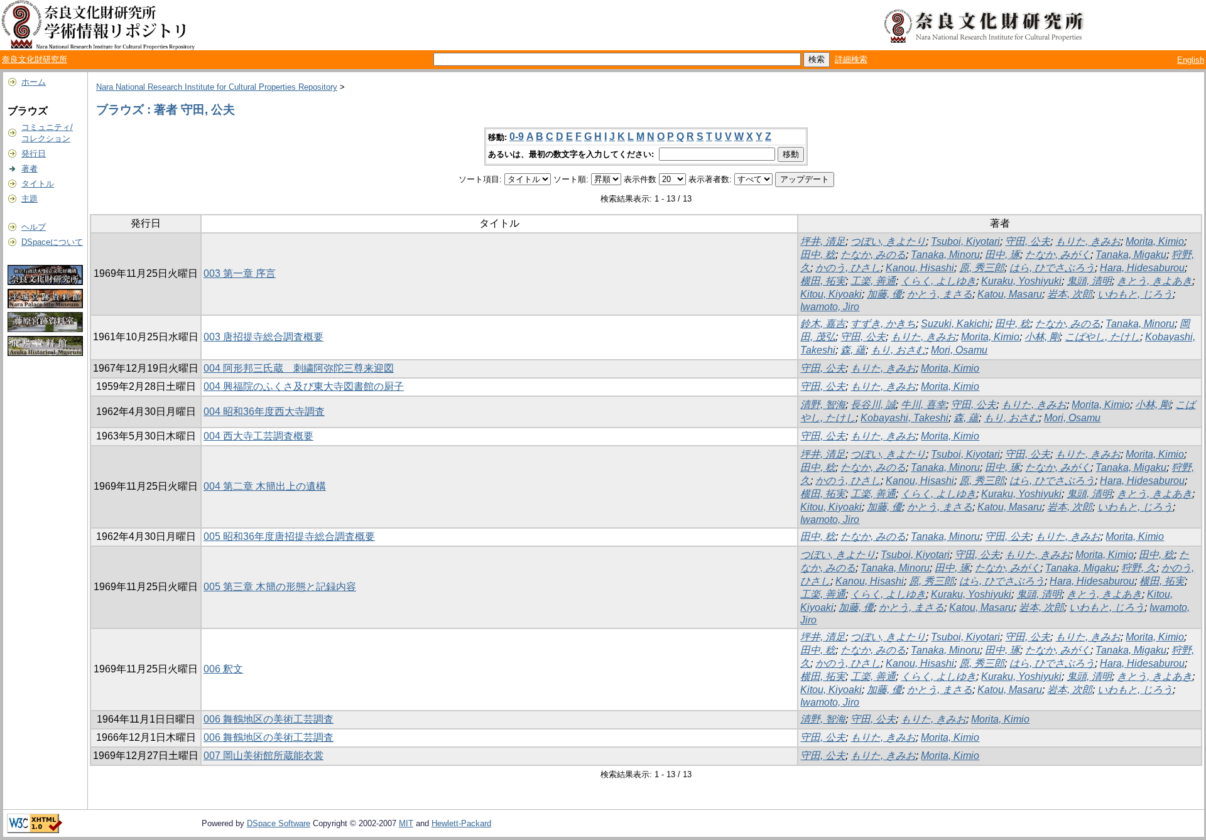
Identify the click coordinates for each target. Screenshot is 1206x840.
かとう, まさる (939, 294)
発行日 (33, 153)
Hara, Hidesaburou (1142, 267)
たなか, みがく (1057, 254)
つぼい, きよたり (888, 241)
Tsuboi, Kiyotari (965, 241)
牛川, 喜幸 (923, 404)
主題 (29, 198)
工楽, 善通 (873, 281)
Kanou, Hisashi (920, 267)
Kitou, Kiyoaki (831, 294)
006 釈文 (223, 669)
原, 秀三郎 (981, 267)
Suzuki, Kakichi (955, 323)
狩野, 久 (1138, 568)
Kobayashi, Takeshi (904, 417)
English (1190, 60)
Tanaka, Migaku (1130, 254)
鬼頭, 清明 (1089, 281)
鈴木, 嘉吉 (822, 323)
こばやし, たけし (1102, 336)
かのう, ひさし (848, 267)
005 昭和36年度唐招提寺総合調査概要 (289, 536)
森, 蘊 (853, 350)
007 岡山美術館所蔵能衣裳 (263, 755)
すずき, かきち (883, 323)
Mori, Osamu (959, 350)
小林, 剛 (1042, 336)
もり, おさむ (898, 350)
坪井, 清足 (822, 241)
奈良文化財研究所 (34, 59)
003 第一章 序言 (240, 273)
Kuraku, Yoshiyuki (1021, 281)
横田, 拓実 (822, 281)
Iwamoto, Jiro (829, 306)
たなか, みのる (873, 254)
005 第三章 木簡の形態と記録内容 (280, 586)
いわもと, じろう (1135, 294)
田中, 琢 (1002, 254)
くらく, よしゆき (938, 281)
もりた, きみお (1088, 241)
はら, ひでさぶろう (1052, 267)
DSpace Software (278, 823)
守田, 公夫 (1027, 241)
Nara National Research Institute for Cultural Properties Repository (216, 87)
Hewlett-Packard (461, 823)
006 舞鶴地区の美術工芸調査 (269, 719)
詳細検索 (851, 59)
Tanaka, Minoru (945, 254)
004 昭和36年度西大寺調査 (264, 411)
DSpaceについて (52, 242)
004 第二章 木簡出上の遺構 (265, 486)
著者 (29, 168)
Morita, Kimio (1155, 241)
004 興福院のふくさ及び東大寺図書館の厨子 (304, 386)
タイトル (37, 183)
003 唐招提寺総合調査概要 (263, 336)
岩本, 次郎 (1069, 294)
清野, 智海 (822, 404)
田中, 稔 (817, 254)
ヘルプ (33, 227)
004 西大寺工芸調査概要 (258, 436)
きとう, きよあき (1154, 281)
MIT (406, 823)
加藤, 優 (884, 294)
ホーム (33, 82)
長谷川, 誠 (873, 404)
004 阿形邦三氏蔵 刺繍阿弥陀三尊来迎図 (299, 368)
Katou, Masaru (1009, 294)
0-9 (516, 136)
